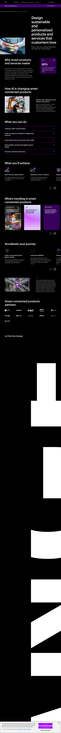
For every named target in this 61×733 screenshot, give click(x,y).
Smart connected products (11, 5)
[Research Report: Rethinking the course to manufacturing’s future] (13, 217)
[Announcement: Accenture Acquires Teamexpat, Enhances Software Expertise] (51, 217)
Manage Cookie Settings (45, 730)
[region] (30, 727)
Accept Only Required (45, 727)
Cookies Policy (19, 729)
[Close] (59, 723)
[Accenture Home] (6, 2)
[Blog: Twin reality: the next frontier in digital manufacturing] (32, 217)
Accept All (45, 724)
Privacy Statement (27, 729)
